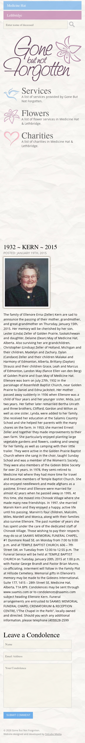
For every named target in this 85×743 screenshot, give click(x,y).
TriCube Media (53, 734)
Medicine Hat (16, 5)
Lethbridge (14, 15)
